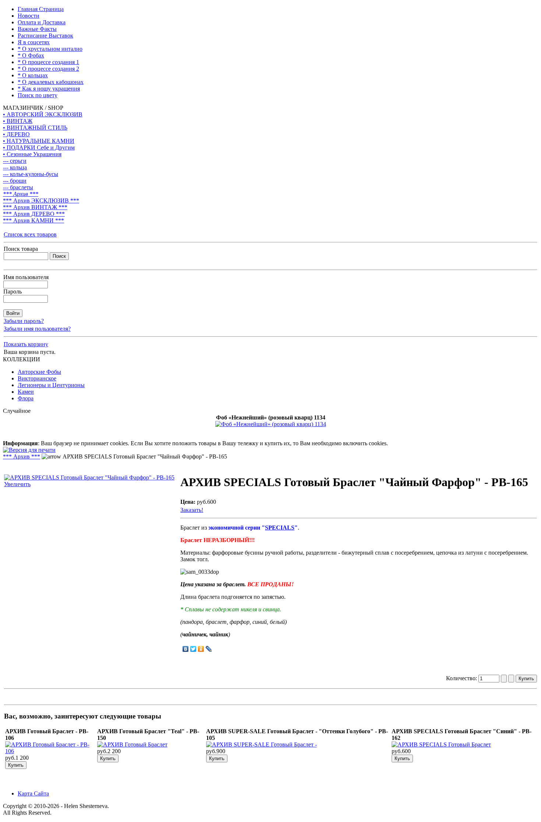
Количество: (462, 678)
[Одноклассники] (201, 649)
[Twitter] (193, 649)
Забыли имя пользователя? (37, 329)
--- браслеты (18, 187)
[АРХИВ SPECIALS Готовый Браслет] (441, 744)
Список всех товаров (30, 234)
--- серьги (14, 161)
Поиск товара (21, 249)
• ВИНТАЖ (17, 121)
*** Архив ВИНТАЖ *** (35, 207)
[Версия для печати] (29, 448)
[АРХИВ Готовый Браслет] (132, 744)
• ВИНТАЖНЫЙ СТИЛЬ (35, 127)
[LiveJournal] (209, 649)
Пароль (12, 291)
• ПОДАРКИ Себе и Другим (39, 147)
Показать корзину (26, 344)
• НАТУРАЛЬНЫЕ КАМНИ (38, 141)
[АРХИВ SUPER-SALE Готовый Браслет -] (261, 744)
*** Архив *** (20, 194)
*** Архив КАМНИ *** (33, 220)
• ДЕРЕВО (16, 134)
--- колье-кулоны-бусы (30, 174)
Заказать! (191, 510)
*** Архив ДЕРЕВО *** (34, 214)
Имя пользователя (26, 277)
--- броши (14, 181)
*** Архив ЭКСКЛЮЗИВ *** (41, 200)
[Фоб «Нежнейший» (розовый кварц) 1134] (270, 424)
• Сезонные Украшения (32, 154)
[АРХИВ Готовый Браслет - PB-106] (50, 751)
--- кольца (15, 167)
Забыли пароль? (24, 321)
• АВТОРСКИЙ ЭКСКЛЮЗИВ (42, 114)
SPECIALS (279, 527)
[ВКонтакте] (186, 649)
